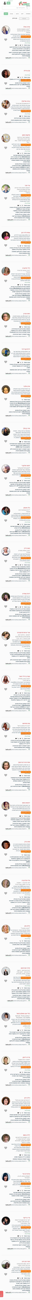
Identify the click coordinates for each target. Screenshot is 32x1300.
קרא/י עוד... (27, 43)
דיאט (22, 13)
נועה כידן (27, 552)
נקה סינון (14, 18)
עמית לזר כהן (25, 234)
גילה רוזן (27, 1105)
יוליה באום (26, 1142)
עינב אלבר (26, 389)
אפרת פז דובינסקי (24, 767)
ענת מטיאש (26, 728)
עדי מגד (27, 187)
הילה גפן (27, 932)
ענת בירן (27, 847)
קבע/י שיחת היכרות (25, 37)
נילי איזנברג (26, 270)
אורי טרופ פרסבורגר (23, 637)
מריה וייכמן (26, 1064)
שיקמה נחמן (26, 136)
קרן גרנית (27, 71)
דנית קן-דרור (26, 351)
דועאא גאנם (26, 808)
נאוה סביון (26, 316)
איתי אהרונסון (25, 974)
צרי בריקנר (26, 1225)
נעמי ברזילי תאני (24, 681)
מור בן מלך (26, 431)
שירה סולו (26, 27)
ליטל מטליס (26, 597)
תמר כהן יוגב (26, 1270)
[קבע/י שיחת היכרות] (24, 22)
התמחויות (28, 13)
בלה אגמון (26, 511)
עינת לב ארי (26, 1181)
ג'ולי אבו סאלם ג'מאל (23, 1020)
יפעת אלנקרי (26, 469)
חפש (6, 13)
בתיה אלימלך (25, 102)
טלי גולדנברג (26, 886)
